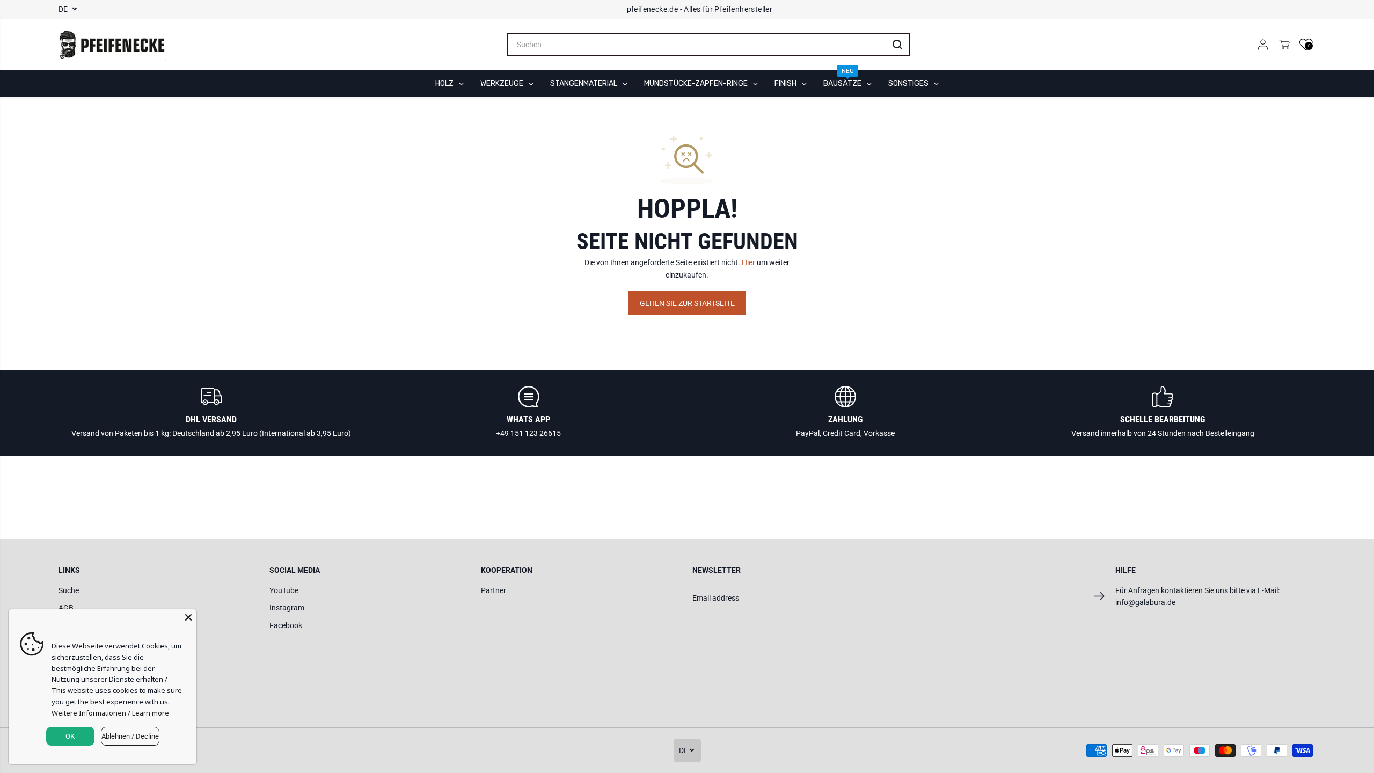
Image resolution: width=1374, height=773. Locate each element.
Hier (748, 262)
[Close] (188, 617)
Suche (69, 590)
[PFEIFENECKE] (112, 44)
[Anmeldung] (1263, 44)
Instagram (286, 607)
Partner (493, 590)
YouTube (283, 590)
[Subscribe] (1099, 598)
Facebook (285, 625)
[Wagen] (1284, 44)
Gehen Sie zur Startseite (687, 303)
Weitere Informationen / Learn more (110, 713)
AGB (66, 607)
